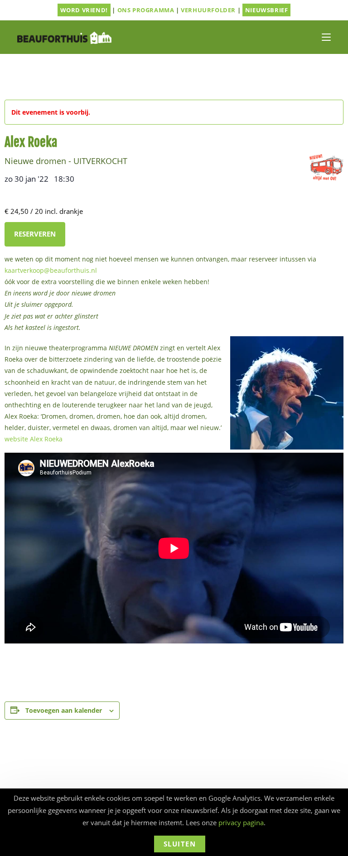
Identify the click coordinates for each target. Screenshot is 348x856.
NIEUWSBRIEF (266, 10)
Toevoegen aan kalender (63, 710)
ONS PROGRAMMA (145, 10)
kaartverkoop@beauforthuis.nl (51, 270)
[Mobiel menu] (326, 37)
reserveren (35, 233)
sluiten (180, 843)
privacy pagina (241, 822)
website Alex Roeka (34, 439)
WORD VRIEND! (84, 10)
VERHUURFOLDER (208, 10)
